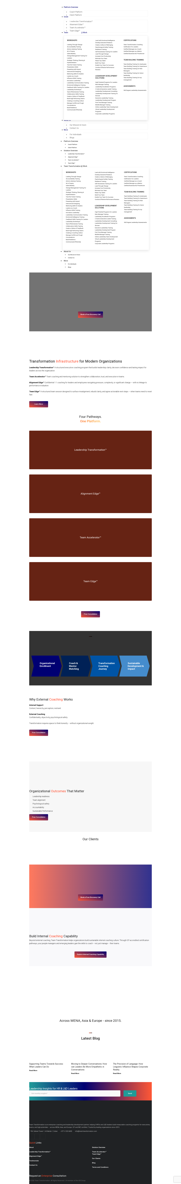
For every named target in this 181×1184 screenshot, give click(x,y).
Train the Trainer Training (74, 65)
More (66, 261)
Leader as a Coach (72, 76)
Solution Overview (71, 151)
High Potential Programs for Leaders (106, 82)
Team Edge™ (71, 163)
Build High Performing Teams (76, 98)
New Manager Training (102, 84)
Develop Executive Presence (103, 42)
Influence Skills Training (74, 78)
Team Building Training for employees (135, 64)
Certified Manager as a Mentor (133, 51)
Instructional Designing (74, 71)
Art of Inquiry (71, 51)
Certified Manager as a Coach (132, 49)
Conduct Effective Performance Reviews (107, 199)
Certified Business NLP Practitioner (134, 53)
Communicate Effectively (74, 110)
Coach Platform (72, 144)
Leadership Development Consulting (106, 91)
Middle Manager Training (102, 105)
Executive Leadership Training (104, 98)
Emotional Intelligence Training (76, 85)
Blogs (69, 267)
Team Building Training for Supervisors (135, 66)
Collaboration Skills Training (75, 94)
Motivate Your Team (101, 58)
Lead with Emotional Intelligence (105, 40)
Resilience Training (101, 49)
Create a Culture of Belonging (104, 45)
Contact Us (71, 258)
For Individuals (72, 264)
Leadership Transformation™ (76, 154)
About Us (67, 251)
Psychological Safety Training (104, 47)
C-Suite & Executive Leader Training (105, 89)
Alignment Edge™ (73, 157)
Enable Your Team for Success (104, 65)
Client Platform (72, 147)
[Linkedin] (37, 1136)
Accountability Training (74, 47)
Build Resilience (72, 107)
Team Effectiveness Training (75, 92)
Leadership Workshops (74, 89)
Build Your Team (100, 63)
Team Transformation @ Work (75, 166)
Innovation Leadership (73, 80)
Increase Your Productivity (103, 56)
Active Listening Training (74, 49)
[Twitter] (42, 1136)
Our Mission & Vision (74, 254)
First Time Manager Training (103, 102)
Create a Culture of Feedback (76, 96)
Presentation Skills (72, 67)
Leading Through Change (74, 44)
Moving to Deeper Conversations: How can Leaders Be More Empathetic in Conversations (89, 1067)
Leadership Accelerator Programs (105, 87)
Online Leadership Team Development (106, 107)
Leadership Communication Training (78, 83)
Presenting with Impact (74, 69)
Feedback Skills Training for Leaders (78, 87)
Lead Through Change (102, 54)
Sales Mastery (71, 53)
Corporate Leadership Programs (105, 114)
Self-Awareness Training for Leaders (106, 51)
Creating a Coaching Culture (75, 101)
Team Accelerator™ (73, 160)
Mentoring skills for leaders (75, 74)
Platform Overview (71, 141)
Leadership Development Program (105, 100)
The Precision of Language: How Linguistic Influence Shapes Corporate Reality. (130, 1067)
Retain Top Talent (100, 60)
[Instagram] (32, 1136)
